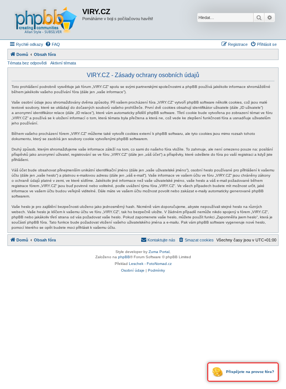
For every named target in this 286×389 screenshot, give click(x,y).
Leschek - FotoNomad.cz (150, 264)
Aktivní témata (63, 63)
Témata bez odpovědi (27, 63)
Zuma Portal (159, 252)
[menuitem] (52, 44)
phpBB (124, 257)
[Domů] (45, 20)
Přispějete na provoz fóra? (249, 372)
